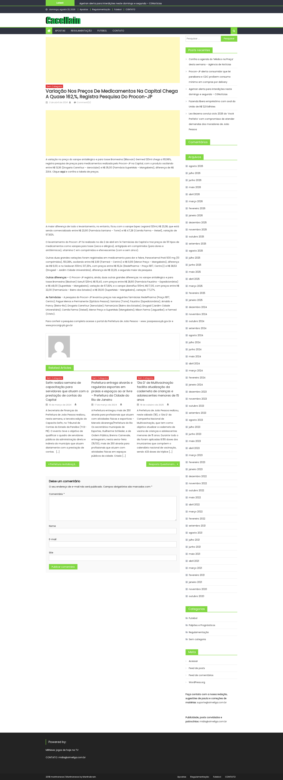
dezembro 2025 (198, 222)
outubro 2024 (196, 321)
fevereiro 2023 (197, 462)
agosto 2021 (195, 532)
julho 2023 (194, 427)
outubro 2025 (196, 236)
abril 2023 (194, 448)
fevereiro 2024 (197, 377)
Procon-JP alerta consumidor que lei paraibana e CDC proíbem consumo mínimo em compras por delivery (210, 77)
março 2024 (196, 370)
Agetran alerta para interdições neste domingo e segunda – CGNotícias (120, 2)
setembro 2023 (197, 413)
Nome (52, 526)
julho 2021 (194, 539)
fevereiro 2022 (197, 518)
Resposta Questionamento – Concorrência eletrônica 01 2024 (164, 464)
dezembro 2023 (198, 391)
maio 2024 (195, 356)
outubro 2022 (196, 490)
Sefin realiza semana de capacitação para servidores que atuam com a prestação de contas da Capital (67, 391)
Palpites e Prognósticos (202, 625)
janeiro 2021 (195, 582)
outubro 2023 (196, 405)
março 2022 (196, 511)
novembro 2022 (198, 483)
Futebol (118, 9)
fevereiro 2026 (197, 208)
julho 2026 (194, 173)
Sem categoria (54, 86)
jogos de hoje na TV (67, 750)
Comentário (57, 494)
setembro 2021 (197, 525)
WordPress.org (197, 682)
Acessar (193, 661)
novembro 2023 (198, 398)
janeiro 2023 (196, 469)
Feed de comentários (201, 675)
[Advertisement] (113, 60)
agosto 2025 (196, 250)
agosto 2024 (196, 335)
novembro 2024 (198, 314)
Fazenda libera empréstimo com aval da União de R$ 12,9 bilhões (212, 104)
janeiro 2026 (196, 215)
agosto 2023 (196, 420)
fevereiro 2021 (197, 575)
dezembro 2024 (198, 307)
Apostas (84, 9)
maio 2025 (195, 272)
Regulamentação (101, 9)
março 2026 (196, 201)
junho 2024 (195, 349)
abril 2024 (194, 363)
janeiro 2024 (196, 384)
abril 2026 (194, 194)
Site (51, 552)
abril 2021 (194, 561)
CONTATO (130, 9)
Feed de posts (197, 668)
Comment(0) (84, 102)
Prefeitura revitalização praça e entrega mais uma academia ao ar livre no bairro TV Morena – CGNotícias (64, 464)
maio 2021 (194, 554)
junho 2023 (195, 434)
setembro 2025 (197, 243)
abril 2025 (194, 279)
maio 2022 (195, 497)
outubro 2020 (196, 596)
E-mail (52, 539)
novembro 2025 (198, 229)
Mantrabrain (89, 776)
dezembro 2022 (198, 476)
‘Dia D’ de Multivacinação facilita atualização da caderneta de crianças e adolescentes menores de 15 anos (158, 391)
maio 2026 (195, 187)
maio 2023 (195, 441)
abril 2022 (194, 504)
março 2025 (196, 286)
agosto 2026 (196, 166)
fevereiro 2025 (197, 293)
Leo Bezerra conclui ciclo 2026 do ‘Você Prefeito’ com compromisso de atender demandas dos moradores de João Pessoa (211, 121)
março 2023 (196, 455)
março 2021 (195, 568)
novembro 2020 (198, 589)
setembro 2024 (198, 328)
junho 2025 (195, 264)
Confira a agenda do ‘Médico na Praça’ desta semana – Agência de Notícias (211, 62)
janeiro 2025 (196, 300)
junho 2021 (195, 546)
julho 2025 (194, 257)
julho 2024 (195, 342)
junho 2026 (195, 180)
